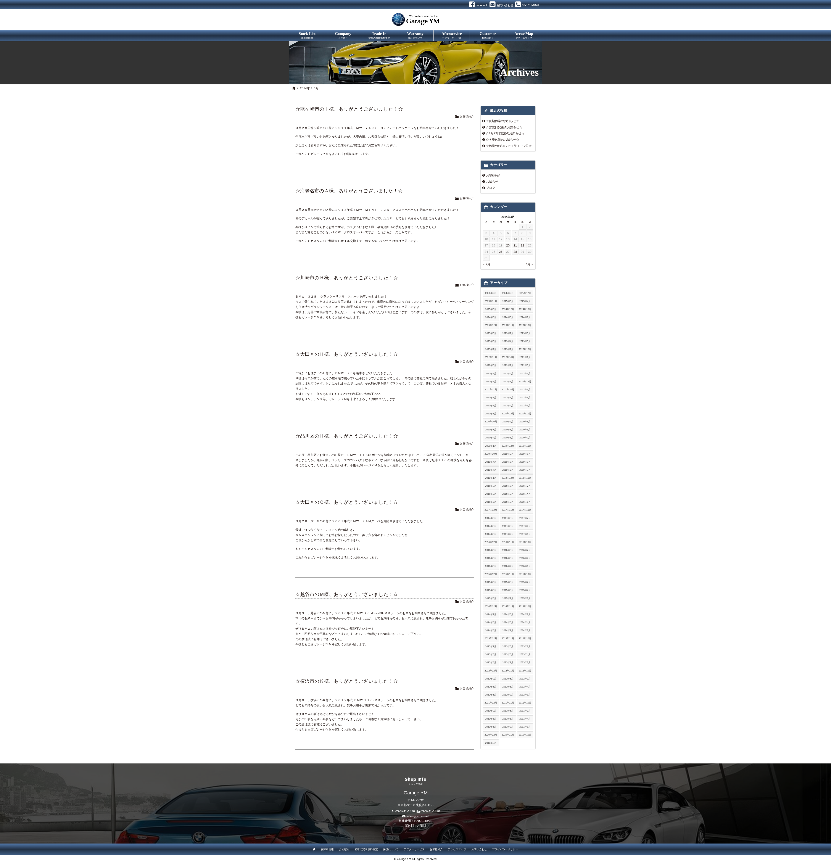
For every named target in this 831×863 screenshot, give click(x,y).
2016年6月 (490, 558)
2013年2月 (508, 662)
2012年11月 (508, 670)
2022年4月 (508, 373)
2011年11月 (508, 702)
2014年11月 (508, 606)
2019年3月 (508, 470)
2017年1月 (525, 534)
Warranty (415, 35)
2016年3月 (490, 566)
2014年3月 (490, 630)
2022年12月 (525, 349)
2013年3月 (490, 662)
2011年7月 (525, 710)
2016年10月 (525, 542)
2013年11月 (508, 638)
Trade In (379, 35)
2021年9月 (525, 389)
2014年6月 (490, 622)
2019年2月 (525, 470)
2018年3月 (490, 502)
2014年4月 (525, 622)
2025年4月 (525, 301)
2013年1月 (525, 662)
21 (515, 245)
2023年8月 (490, 333)
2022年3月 (525, 373)
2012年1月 (525, 694)
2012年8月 (508, 678)
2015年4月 (525, 590)
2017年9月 (490, 518)
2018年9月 (490, 486)
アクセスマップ (457, 849)
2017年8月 (508, 518)
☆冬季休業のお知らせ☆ (502, 139)
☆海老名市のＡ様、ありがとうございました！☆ (349, 190)
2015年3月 (490, 598)
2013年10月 (525, 638)
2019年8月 (525, 453)
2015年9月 (490, 582)
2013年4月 (525, 654)
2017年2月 (508, 534)
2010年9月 (490, 743)
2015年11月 (508, 574)
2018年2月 (508, 502)
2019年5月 (525, 461)
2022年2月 (490, 381)
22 (522, 245)
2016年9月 (490, 550)
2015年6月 (490, 590)
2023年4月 (508, 341)
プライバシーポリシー (505, 849)
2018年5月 (508, 494)
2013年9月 (490, 646)
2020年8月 (525, 421)
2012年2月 (508, 694)
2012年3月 (490, 694)
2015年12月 (491, 574)
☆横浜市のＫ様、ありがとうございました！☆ (346, 681)
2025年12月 (525, 293)
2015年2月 (508, 598)
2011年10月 (525, 702)
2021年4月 (508, 405)
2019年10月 (491, 453)
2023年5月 (490, 341)
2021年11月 (491, 389)
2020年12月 (508, 413)
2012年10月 (525, 670)
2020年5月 (525, 429)
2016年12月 (491, 542)
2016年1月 (525, 566)
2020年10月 (491, 421)
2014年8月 (508, 614)
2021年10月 (508, 389)
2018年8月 (508, 486)
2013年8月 (508, 646)
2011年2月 (508, 726)
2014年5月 (508, 622)
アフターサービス (414, 849)
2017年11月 (508, 510)
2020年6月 (508, 429)
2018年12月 (508, 478)
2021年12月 (525, 381)
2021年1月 (490, 413)
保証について (391, 849)
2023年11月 (508, 325)
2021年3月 (525, 405)
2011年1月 (525, 726)
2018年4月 (525, 494)
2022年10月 (508, 357)
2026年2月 (508, 293)
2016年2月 (508, 566)
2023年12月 (491, 325)
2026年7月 (490, 293)
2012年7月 (525, 678)
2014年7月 (525, 614)
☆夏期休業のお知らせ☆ (502, 121)
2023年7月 (508, 333)
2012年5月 (508, 686)
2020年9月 (508, 421)
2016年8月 (508, 550)
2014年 (305, 88)
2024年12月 (508, 309)
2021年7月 (508, 397)
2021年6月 (525, 397)
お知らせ (492, 181)
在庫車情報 (327, 849)
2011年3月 (490, 726)
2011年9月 (490, 710)
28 (515, 251)
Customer (488, 35)
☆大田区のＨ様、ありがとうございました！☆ (346, 354)
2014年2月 (508, 630)
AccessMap (523, 35)
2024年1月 (525, 317)
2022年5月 (490, 373)
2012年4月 (525, 686)
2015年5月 (508, 590)
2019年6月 (508, 461)
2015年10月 (525, 574)
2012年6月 (490, 686)
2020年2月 (525, 437)
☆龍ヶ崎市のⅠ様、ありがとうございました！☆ (349, 109)
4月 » (529, 264)
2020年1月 (490, 445)
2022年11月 (491, 357)
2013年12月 (491, 638)
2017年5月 (508, 526)
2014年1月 (525, 630)
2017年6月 (490, 526)
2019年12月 (508, 445)
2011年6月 (490, 718)
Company (343, 35)
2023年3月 (525, 341)
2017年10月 (525, 510)
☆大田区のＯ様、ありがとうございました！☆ (346, 502)
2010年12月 (491, 734)
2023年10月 (525, 325)
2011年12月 (491, 702)
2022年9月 (525, 357)
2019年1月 (490, 478)
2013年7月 (525, 646)
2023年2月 (490, 349)
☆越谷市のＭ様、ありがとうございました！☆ (346, 594)
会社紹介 (344, 849)
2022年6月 (525, 365)
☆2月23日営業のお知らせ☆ (505, 133)
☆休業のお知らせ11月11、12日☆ (509, 146)
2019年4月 (490, 470)
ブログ (490, 188)
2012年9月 (490, 678)
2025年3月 (490, 309)
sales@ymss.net (417, 816)
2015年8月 (508, 582)
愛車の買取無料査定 (366, 849)
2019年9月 (508, 453)
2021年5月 (490, 405)
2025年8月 (508, 301)
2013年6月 (490, 654)
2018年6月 (490, 494)
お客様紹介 (467, 116)
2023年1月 (508, 349)
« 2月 (486, 264)
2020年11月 (525, 413)
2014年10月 (525, 606)
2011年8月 (508, 710)
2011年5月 (508, 718)
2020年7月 (490, 429)
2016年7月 (525, 550)
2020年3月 (508, 437)
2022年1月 (508, 381)
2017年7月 (525, 518)
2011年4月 (525, 718)
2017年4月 (525, 526)
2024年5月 (508, 317)
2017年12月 (491, 510)
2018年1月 (525, 502)
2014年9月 (490, 614)
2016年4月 (525, 558)
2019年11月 (525, 445)
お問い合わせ (479, 849)
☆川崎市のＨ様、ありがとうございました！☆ (346, 277)
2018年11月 (525, 478)
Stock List (307, 35)
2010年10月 (525, 734)
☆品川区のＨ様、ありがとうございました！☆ (346, 436)
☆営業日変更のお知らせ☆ (504, 127)
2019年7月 (490, 461)
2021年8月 (490, 397)
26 (500, 251)
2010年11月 (508, 734)
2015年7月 (525, 582)
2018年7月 (525, 486)
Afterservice (451, 35)
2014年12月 (491, 606)
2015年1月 (525, 598)
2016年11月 (508, 542)
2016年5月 (508, 558)
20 (508, 245)
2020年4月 (490, 437)
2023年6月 (525, 333)
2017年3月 (490, 534)
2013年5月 (508, 654)
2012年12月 (491, 670)
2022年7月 (508, 365)
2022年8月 (490, 365)
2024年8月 (490, 317)
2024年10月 (525, 309)
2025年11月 (491, 301)
